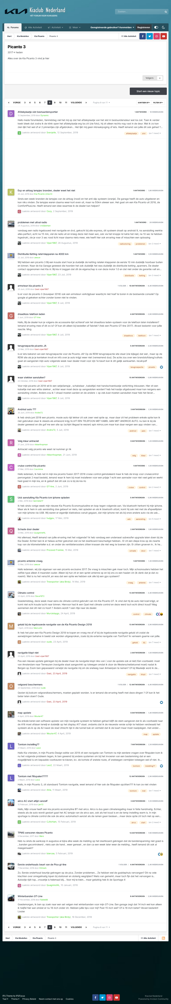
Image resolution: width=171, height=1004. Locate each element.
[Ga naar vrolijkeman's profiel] (11, 224)
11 (66, 102)
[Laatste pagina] (86, 102)
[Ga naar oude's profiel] (19, 642)
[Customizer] (156, 27)
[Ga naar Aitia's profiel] (19, 790)
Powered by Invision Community (153, 999)
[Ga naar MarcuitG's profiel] (11, 626)
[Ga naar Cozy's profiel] (19, 211)
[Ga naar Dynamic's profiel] (11, 113)
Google (155, 11)
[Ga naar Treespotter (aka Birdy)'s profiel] (19, 582)
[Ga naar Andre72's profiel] (11, 411)
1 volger (122, 286)
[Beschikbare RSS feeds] (163, 938)
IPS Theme (8, 995)
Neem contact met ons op (51, 999)
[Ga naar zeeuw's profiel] (11, 255)
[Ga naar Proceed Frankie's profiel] (19, 550)
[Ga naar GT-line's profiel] (11, 315)
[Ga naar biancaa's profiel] (19, 853)
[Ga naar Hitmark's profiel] (11, 866)
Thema (14, 999)
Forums (14, 27)
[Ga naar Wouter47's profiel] (11, 714)
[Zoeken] (165, 11)
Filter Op (157, 103)
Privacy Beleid (29, 999)
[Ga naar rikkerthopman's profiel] (11, 442)
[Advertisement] (43, 162)
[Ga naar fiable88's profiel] (11, 898)
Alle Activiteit (35, 27)
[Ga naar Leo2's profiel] (11, 746)
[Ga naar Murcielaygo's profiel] (19, 614)
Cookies (69, 999)
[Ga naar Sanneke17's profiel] (11, 499)
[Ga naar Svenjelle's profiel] (19, 133)
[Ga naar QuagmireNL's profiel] (11, 531)
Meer (75, 27)
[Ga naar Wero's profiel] (11, 834)
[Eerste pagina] (8, 102)
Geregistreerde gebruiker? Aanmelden (112, 27)
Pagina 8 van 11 (101, 102)
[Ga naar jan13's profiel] (11, 802)
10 (60, 102)
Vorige (17, 102)
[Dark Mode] (163, 27)
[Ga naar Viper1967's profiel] (19, 243)
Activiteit (56, 27)
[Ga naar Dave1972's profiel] (11, 594)
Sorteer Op (143, 103)
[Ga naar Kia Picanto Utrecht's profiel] (11, 192)
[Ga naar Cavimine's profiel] (11, 467)
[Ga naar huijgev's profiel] (19, 518)
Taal (5, 999)
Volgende (76, 102)
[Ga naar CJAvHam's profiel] (19, 822)
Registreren (143, 27)
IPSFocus (20, 995)
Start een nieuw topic (148, 91)
